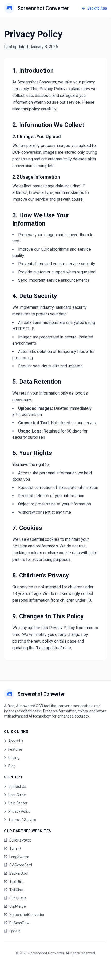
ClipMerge (17, 906)
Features (15, 749)
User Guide (17, 795)
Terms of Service (22, 820)
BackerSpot (18, 873)
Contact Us (17, 786)
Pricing (13, 757)
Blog (11, 766)
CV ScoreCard (20, 865)
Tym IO (15, 848)
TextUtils (16, 882)
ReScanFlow (19, 923)
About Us (15, 741)
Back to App (97, 8)
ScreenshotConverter (26, 915)
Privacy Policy (19, 811)
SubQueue (18, 898)
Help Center (17, 803)
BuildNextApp (20, 840)
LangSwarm (19, 857)
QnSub (14, 931)
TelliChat (16, 890)
